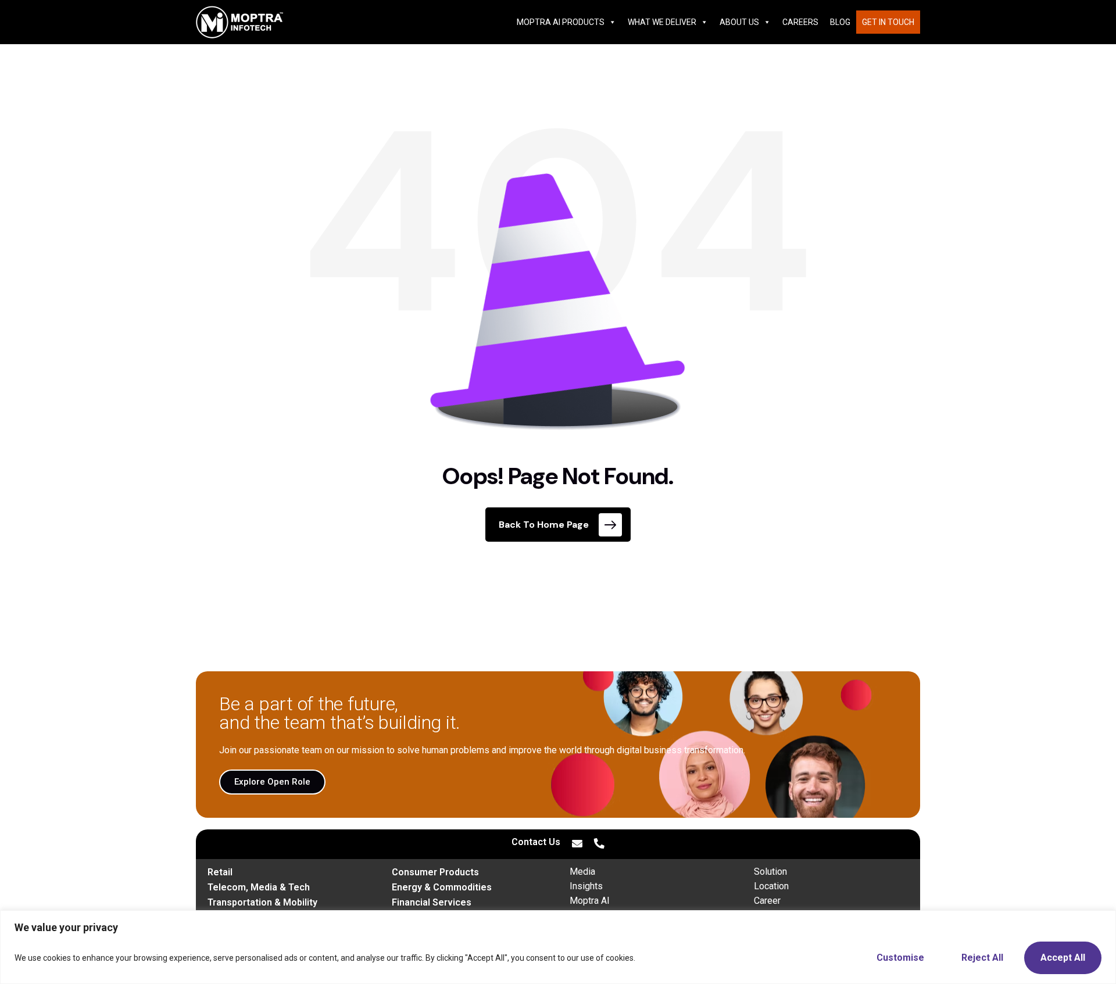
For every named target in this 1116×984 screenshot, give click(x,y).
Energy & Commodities (442, 887)
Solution (770, 871)
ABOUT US (739, 22)
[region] (558, 947)
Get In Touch (888, 22)
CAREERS (800, 22)
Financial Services (431, 902)
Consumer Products (435, 872)
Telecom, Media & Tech (259, 887)
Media (582, 871)
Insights (586, 886)
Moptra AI (590, 900)
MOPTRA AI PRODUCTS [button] (560, 22)
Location (771, 886)
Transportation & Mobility (262, 902)
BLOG (840, 22)
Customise (900, 957)
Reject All (982, 957)
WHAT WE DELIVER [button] (662, 22)
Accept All (1062, 957)
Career (767, 900)
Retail (220, 872)
